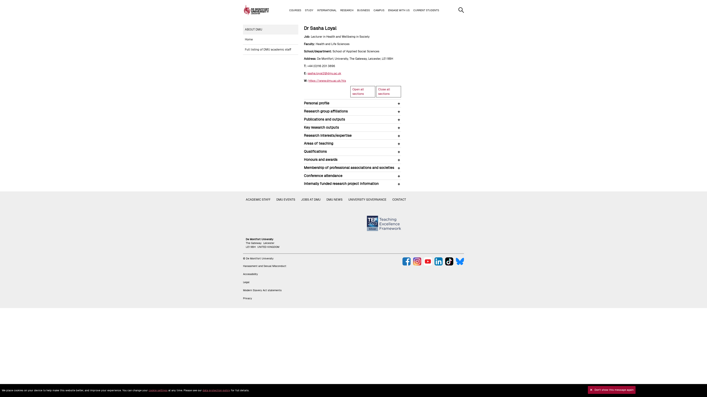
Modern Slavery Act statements (262, 290)
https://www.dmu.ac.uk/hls (327, 80)
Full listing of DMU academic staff (268, 49)
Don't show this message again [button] (614, 389)
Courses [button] (295, 10)
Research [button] (347, 10)
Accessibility (250, 274)
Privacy (247, 298)
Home (249, 39)
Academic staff (258, 199)
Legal (246, 282)
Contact (399, 199)
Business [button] (363, 10)
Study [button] (309, 10)
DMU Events (285, 199)
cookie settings (158, 390)
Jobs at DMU (311, 199)
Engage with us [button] (399, 10)
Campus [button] (379, 10)
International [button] (327, 10)
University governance (367, 199)
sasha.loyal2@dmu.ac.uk (324, 73)
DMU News (334, 199)
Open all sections (358, 92)
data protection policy (216, 390)
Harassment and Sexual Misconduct (264, 266)
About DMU (253, 29)
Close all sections (384, 92)
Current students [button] (426, 10)
